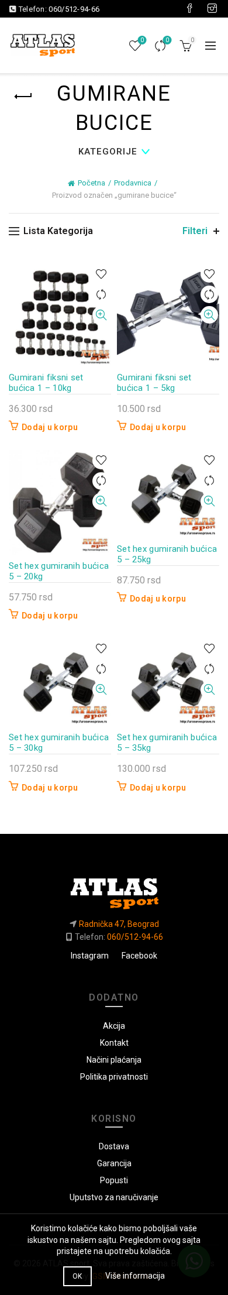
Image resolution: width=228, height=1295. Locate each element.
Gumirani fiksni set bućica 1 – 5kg (154, 382)
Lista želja (142, 40)
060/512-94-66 (74, 9)
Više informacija (135, 1275)
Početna (91, 182)
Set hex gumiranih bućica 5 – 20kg (59, 571)
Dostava (114, 1146)
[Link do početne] (114, 889)
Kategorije (107, 151)
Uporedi (167, 40)
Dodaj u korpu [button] (50, 427)
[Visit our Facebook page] (189, 8)
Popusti (114, 1180)
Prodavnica (132, 182)
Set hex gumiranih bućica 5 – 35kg (167, 742)
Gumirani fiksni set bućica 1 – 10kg (46, 382)
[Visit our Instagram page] (212, 8)
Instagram (90, 955)
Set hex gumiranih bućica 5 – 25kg (167, 554)
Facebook (139, 955)
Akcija (114, 1025)
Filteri (195, 230)
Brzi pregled (101, 315)
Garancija (114, 1163)
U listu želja (101, 274)
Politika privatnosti (114, 1076)
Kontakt (114, 1042)
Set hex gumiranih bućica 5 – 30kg (59, 742)
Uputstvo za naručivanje (114, 1197)
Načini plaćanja (114, 1059)
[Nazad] (23, 96)
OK (77, 1276)
